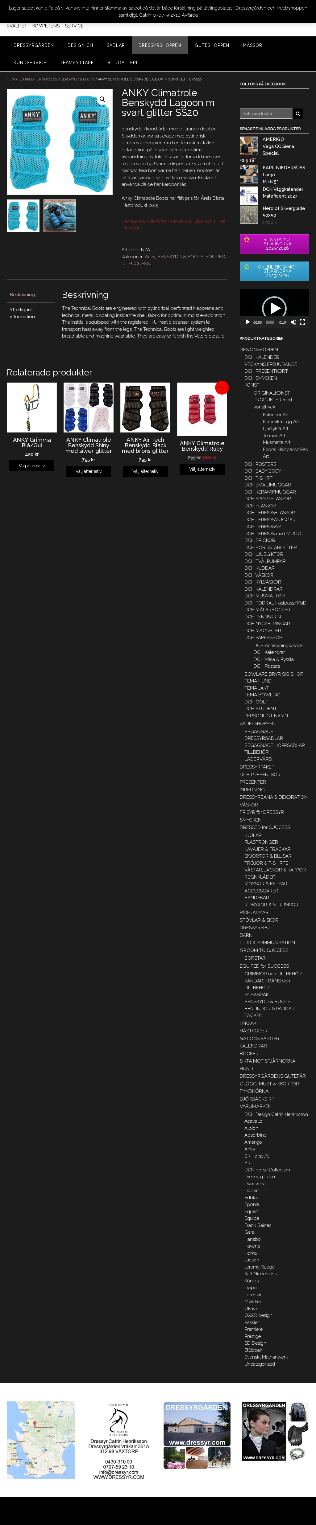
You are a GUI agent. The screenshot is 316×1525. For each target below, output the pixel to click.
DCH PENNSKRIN (262, 617)
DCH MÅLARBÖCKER (267, 610)
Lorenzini (254, 1294)
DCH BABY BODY (262, 471)
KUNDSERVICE (30, 62)
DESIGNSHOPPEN (259, 349)
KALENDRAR (253, 1046)
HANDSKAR (256, 897)
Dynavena (255, 1184)
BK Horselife (256, 1156)
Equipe (251, 1218)
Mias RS (252, 1301)
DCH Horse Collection (267, 1170)
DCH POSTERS (260, 464)
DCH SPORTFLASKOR (267, 499)
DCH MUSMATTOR (264, 596)
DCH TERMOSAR (262, 526)
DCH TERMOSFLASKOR (269, 512)
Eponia (251, 1204)
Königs (251, 1281)
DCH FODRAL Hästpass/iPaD (275, 603)
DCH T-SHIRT (258, 478)
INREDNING (252, 790)
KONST (252, 385)
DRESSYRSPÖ (255, 927)
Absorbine (255, 1135)
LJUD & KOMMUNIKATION (267, 942)
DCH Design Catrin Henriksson (276, 1114)
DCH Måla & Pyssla (274, 659)
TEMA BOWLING (262, 695)
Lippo (250, 1287)
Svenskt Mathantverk (266, 1357)
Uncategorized (259, 1364)
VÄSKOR (249, 805)
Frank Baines (257, 1225)
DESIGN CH (80, 45)
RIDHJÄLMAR (254, 912)
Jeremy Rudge (259, 1267)
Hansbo (252, 1239)
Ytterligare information (22, 313)
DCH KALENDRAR (263, 589)
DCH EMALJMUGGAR (267, 485)
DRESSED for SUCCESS (265, 827)
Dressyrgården (259, 1176)
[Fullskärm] (302, 322)
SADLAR (116, 45)
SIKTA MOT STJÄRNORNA (267, 1061)
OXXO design (258, 1315)
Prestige (252, 1336)
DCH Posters (267, 666)
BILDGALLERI (122, 62)
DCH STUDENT (260, 708)
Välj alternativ (32, 465)
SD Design (255, 1343)
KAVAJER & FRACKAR (267, 849)
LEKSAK (248, 1023)
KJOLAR (253, 835)
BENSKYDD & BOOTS (77, 79)
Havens (252, 1246)
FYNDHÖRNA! (254, 1091)
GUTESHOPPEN (212, 45)
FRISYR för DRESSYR (262, 812)
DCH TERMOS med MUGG (272, 533)
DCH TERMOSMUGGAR (270, 520)
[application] (274, 308)
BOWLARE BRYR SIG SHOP (273, 674)
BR (247, 1163)
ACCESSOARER (261, 891)
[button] (274, 308)
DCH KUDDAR (259, 568)
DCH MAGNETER (262, 630)
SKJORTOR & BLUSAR (268, 856)
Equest (251, 1211)
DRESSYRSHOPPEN (160, 45)
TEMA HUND (258, 681)
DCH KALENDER (261, 357)
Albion (251, 1128)
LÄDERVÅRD (258, 759)
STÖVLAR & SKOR (259, 920)
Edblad (252, 1197)
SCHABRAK (256, 995)
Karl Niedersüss (260, 1274)
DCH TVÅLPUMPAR (265, 561)
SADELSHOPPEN (258, 723)
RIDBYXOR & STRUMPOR (271, 905)
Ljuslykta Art (275, 428)
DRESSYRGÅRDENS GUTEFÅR (273, 1076)
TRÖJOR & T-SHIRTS (266, 863)
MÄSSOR (252, 45)
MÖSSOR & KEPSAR (265, 884)
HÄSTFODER (254, 1031)
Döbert (251, 1190)
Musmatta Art (276, 442)
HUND (246, 1069)
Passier (251, 1322)
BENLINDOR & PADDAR (269, 1008)
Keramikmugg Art (281, 421)
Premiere (253, 1329)
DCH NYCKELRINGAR (267, 623)
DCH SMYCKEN (260, 378)
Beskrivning (22, 294)
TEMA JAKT (256, 688)
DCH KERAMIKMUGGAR (270, 492)
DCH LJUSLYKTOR (263, 554)
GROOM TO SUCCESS (264, 950)
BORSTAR (255, 958)
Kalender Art (276, 414)
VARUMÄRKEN (256, 1106)
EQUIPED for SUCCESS (38, 79)
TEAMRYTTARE (77, 62)
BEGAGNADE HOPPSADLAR (274, 745)
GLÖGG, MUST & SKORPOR (269, 1084)
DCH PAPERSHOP (263, 637)
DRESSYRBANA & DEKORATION (274, 797)
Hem (11, 79)
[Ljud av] (293, 322)
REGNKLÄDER (259, 877)
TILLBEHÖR (256, 752)
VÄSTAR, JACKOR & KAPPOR (275, 870)
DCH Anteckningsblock (278, 645)
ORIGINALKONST (272, 393)
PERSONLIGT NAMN (266, 716)
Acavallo (253, 1121)
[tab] (31, 295)
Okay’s (251, 1308)
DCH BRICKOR (259, 540)
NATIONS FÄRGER (259, 1038)
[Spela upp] (248, 322)
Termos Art (274, 435)
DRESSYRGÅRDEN (34, 45)
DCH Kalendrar (269, 652)
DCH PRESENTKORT (266, 371)
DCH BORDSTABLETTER (270, 547)
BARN (246, 935)
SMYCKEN (250, 820)
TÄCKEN (253, 1015)
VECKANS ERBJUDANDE (270, 364)
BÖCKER (249, 1053)
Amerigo (253, 1142)
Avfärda (190, 15)
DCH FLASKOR (260, 506)
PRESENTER (253, 782)
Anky (150, 257)
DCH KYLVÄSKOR (262, 582)
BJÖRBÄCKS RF (257, 1099)
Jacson (251, 1260)
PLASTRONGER (261, 842)
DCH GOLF (256, 702)
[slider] (270, 322)
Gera (249, 1232)
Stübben (253, 1350)
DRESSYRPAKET (257, 767)
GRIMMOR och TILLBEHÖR (273, 974)
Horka (250, 1253)
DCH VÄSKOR (258, 575)
